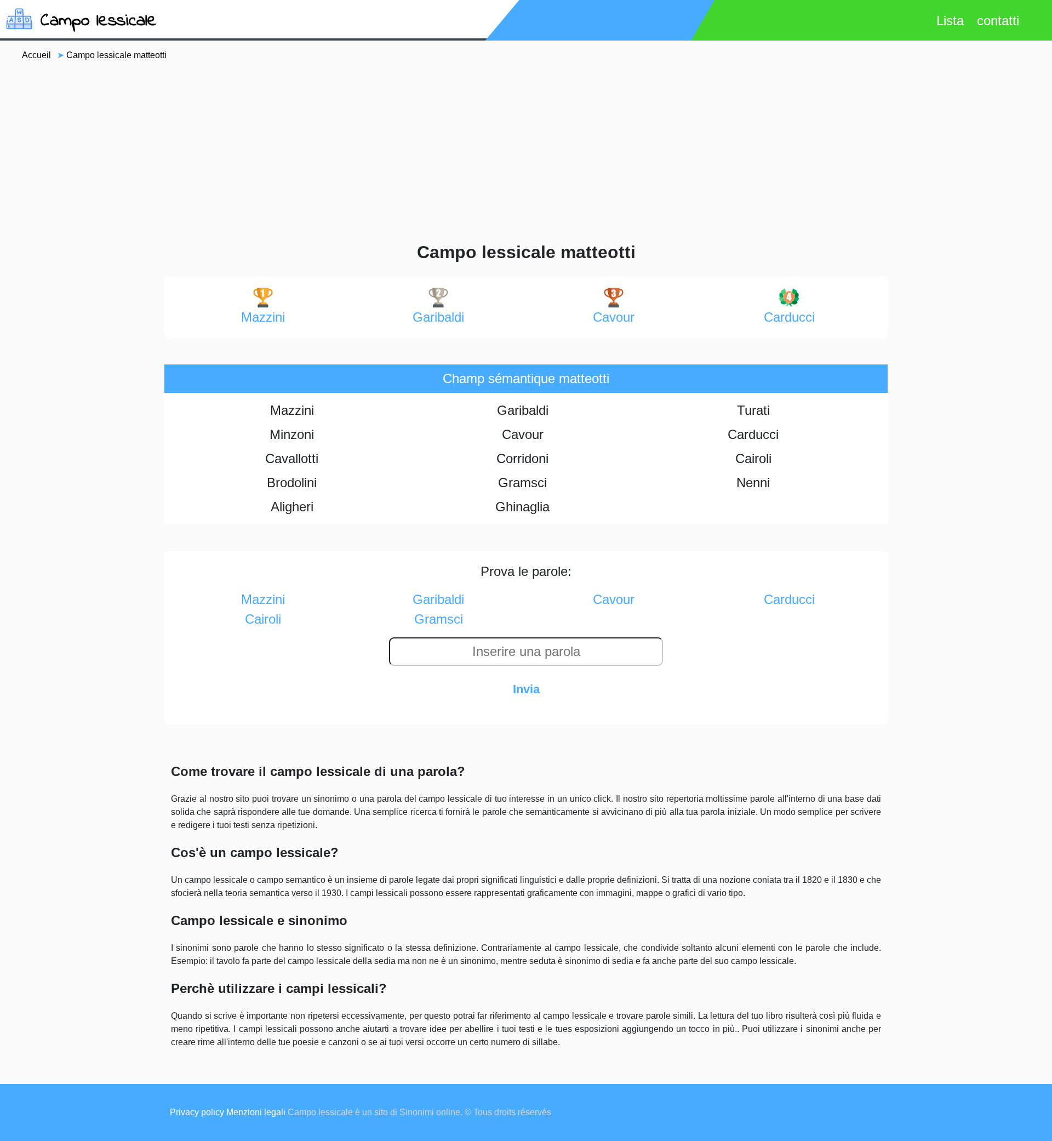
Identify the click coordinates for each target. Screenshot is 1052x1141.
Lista (950, 20)
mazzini (263, 317)
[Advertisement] (526, 150)
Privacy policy (197, 1112)
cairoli (263, 619)
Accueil (36, 55)
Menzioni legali (255, 1112)
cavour (613, 317)
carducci (789, 317)
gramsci (438, 619)
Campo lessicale (99, 21)
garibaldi (438, 317)
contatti (998, 20)
